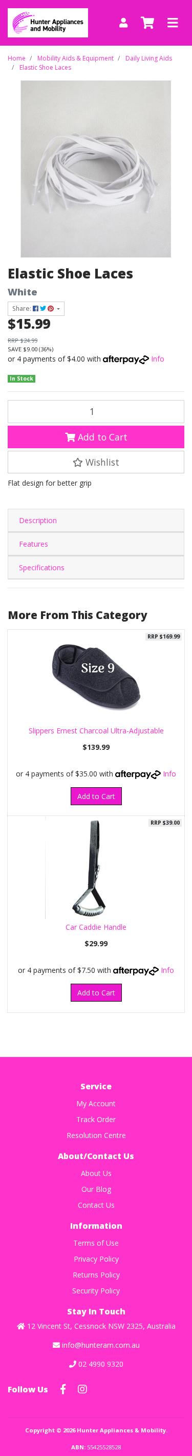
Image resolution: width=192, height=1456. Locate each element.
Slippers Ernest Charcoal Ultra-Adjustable (96, 730)
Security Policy (96, 1290)
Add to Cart (101, 437)
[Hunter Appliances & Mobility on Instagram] (82, 1389)
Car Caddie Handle (96, 927)
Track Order (96, 1119)
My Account (96, 1103)
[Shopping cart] (147, 23)
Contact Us (96, 1205)
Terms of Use (96, 1243)
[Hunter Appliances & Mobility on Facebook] (63, 1389)
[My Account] (123, 23)
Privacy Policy (96, 1259)
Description (38, 520)
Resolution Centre (96, 1135)
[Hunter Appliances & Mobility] (48, 22)
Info (157, 359)
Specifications (42, 567)
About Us (96, 1173)
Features (33, 544)
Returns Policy (96, 1275)
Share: (22, 308)
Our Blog (96, 1189)
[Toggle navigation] (172, 23)
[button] (96, 462)
